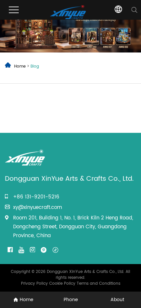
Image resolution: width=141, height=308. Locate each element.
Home (20, 66)
